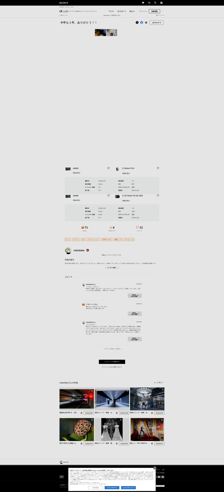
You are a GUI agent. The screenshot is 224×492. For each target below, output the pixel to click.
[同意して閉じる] (154, 467)
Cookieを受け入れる (128, 487)
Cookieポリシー (88, 482)
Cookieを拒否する (112, 487)
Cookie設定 (95, 487)
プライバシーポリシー (93, 484)
